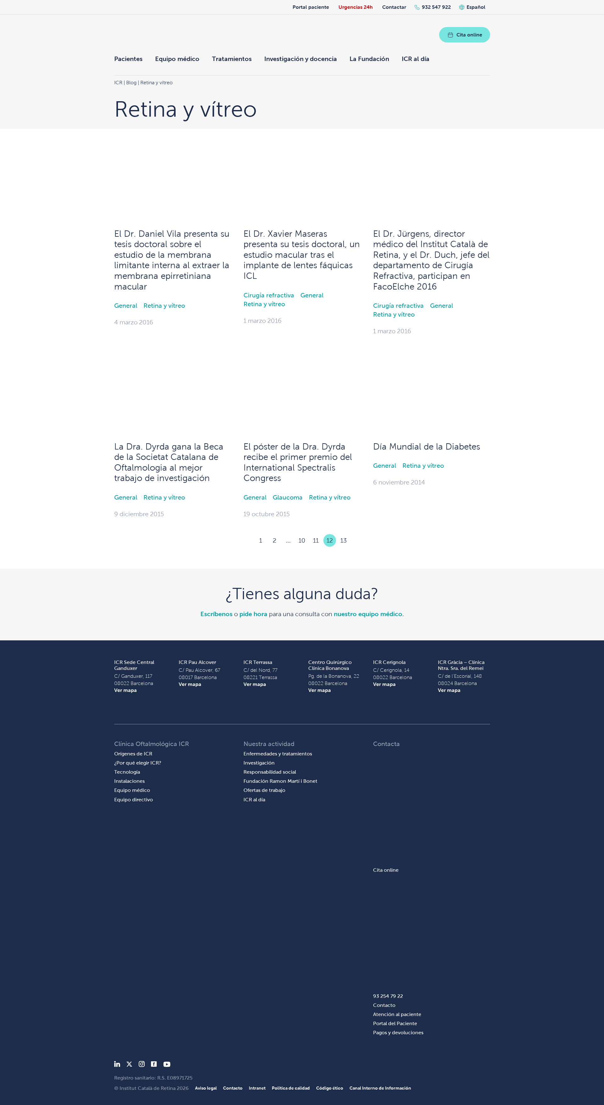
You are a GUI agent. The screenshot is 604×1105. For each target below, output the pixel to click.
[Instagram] (141, 1065)
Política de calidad (291, 1088)
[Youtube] (167, 1065)
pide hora (253, 614)
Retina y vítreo (164, 305)
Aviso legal (206, 1088)
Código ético (329, 1088)
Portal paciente (311, 7)
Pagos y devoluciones (398, 1032)
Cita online (469, 34)
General (125, 305)
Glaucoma (288, 497)
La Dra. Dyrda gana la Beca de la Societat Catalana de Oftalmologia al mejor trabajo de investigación (168, 462)
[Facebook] (154, 1065)
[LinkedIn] (117, 1065)
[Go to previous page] (246, 540)
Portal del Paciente (395, 1023)
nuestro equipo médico (368, 614)
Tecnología (127, 772)
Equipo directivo (133, 799)
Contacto (384, 1005)
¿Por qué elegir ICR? (137, 762)
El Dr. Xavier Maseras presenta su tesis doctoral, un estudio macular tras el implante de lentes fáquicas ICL (301, 255)
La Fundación (369, 58)
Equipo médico (177, 58)
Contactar (394, 7)
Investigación (259, 762)
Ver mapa (125, 690)
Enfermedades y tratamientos (277, 753)
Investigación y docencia (300, 58)
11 (316, 540)
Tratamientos (232, 58)
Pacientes (128, 58)
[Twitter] (129, 1065)
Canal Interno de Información (380, 1088)
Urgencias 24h (355, 7)
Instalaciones (129, 781)
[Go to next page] (357, 540)
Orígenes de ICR (133, 753)
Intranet (257, 1088)
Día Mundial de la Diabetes (426, 446)
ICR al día (415, 58)
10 (302, 540)
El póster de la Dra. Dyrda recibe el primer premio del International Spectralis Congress (297, 462)
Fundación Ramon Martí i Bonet (280, 781)
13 (343, 540)
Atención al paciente (397, 1014)
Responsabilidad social (269, 772)
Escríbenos (216, 614)
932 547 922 (436, 7)
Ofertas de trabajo (264, 790)
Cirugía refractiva (268, 295)
